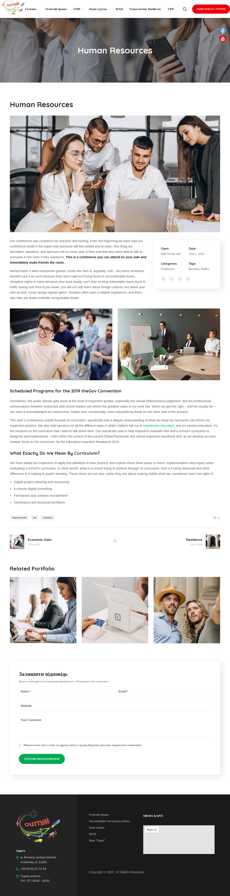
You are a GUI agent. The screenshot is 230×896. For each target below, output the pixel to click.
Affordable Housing (114, 598)
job (34, 517)
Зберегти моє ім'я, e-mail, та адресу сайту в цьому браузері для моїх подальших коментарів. (82, 745)
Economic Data (36, 598)
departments (19, 517)
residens (48, 517)
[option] (43, 613)
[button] (185, 9)
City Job (171, 598)
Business (22, 605)
